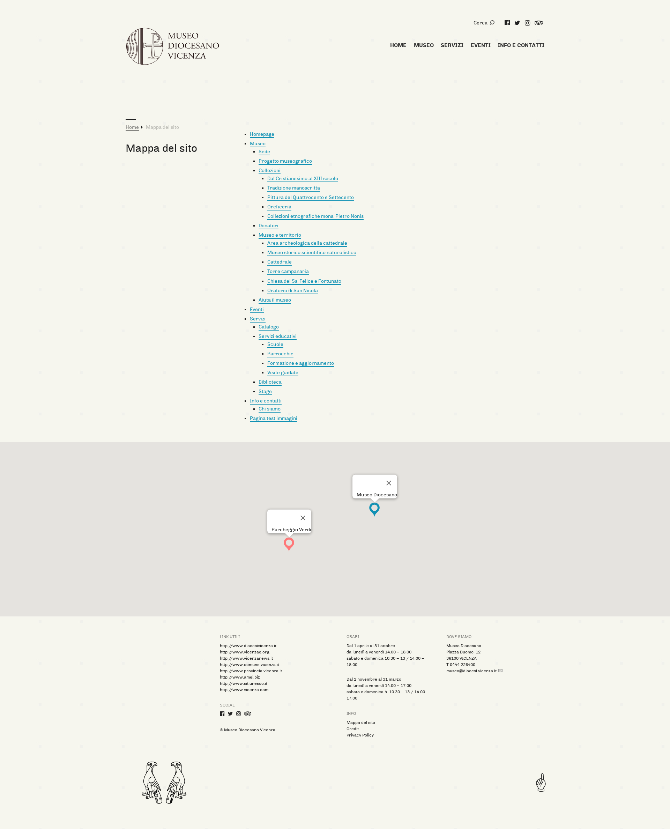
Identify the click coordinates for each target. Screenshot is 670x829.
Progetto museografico (285, 161)
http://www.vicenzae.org (244, 652)
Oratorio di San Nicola (292, 291)
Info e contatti (266, 401)
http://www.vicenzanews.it (246, 658)
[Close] (388, 483)
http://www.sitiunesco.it (243, 683)
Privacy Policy (360, 735)
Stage (265, 391)
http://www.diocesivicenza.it (248, 645)
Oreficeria (279, 207)
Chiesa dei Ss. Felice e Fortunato (304, 281)
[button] (289, 544)
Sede (264, 152)
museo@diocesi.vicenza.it (471, 670)
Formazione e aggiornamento (300, 363)
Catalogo (269, 327)
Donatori (268, 226)
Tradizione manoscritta (293, 188)
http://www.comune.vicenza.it (249, 664)
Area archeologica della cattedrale (307, 243)
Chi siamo (270, 409)
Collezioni (270, 170)
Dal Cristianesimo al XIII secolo (302, 179)
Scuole (275, 344)
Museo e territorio (280, 235)
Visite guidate (282, 373)
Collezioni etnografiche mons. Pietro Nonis (315, 216)
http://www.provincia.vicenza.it (251, 670)
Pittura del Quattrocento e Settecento (310, 197)
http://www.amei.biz (240, 677)
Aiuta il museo (275, 300)
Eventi (257, 309)
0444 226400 (462, 664)
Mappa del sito (361, 722)
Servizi (258, 319)
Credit (353, 728)
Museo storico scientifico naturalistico (311, 253)
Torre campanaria (288, 271)
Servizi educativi (278, 336)
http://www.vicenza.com (244, 689)
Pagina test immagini (273, 418)
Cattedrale (279, 262)
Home (132, 127)
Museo (258, 144)
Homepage (262, 134)
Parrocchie (280, 354)
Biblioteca (270, 382)
